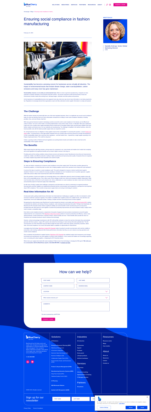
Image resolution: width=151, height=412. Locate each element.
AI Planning (54, 380)
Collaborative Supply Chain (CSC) (59, 358)
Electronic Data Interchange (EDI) (59, 353)
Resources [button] (92, 4)
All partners (80, 386)
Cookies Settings (104, 407)
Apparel (79, 347)
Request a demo (120, 4)
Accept (142, 407)
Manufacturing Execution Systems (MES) (62, 371)
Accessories (80, 345)
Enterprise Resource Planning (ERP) (61, 345)
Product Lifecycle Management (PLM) (61, 366)
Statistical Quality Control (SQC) (59, 376)
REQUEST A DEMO (48, 319)
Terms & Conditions (38, 408)
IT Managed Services (82, 377)
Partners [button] (82, 4)
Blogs (32, 11)
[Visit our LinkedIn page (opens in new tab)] (27, 361)
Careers (105, 360)
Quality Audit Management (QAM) (60, 390)
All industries (80, 341)
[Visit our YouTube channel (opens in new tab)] (32, 361)
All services (80, 367)
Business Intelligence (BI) (57, 355)
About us (105, 355)
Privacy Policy (27, 408)
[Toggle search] (107, 5)
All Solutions (54, 341)
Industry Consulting (82, 372)
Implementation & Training (84, 374)
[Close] (147, 397)
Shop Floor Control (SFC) (57, 373)
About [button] (100, 4)
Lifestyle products (82, 355)
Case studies (106, 346)
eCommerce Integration (57, 350)
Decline (131, 407)
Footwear (79, 350)
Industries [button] (65, 4)
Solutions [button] (56, 4)
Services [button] (74, 4)
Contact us (106, 363)
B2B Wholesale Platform (57, 385)
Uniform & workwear (82, 358)
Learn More (121, 403)
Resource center (107, 341)
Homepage (26, 11)
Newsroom (106, 358)
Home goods (80, 353)
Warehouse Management (57, 347)
